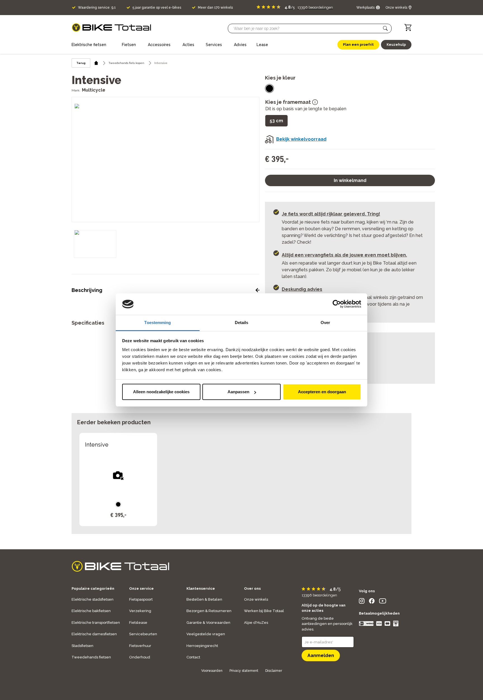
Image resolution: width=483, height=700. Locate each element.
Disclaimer (273, 671)
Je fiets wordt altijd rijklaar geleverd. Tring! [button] (331, 214)
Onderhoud (139, 657)
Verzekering (140, 611)
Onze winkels (256, 599)
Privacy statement (243, 671)
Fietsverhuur (140, 646)
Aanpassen (238, 391)
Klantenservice (200, 588)
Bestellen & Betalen (204, 599)
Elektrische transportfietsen (96, 622)
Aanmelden (320, 655)
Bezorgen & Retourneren (208, 611)
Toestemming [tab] (157, 322)
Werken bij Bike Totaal (264, 611)
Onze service (141, 588)
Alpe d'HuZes (256, 622)
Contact (193, 657)
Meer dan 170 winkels (215, 7)
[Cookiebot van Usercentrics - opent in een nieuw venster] (336, 304)
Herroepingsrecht (202, 646)
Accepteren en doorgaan (322, 391)
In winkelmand (350, 180)
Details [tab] (241, 322)
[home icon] (96, 63)
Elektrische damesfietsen (94, 634)
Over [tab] (325, 322)
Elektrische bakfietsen (91, 611)
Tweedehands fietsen (91, 657)
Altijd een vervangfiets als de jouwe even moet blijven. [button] (344, 255)
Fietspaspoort (141, 599)
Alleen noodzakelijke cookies (161, 391)
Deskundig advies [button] (302, 289)
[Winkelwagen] (407, 27)
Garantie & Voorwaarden (208, 622)
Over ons (252, 588)
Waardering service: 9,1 (97, 7)
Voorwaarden (211, 671)
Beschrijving (87, 290)
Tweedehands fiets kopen (126, 62)
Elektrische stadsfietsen (92, 599)
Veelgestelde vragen (205, 634)
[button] (385, 28)
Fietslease (138, 622)
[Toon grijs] (269, 88)
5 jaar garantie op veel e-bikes (156, 7)
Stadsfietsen (82, 646)
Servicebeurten (143, 634)
